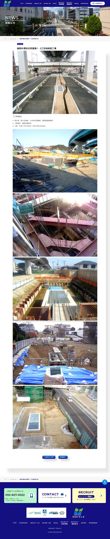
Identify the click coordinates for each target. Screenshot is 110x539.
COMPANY (23, 523)
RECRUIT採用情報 (64, 523)
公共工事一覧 (13, 38)
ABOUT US (35, 523)
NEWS (83, 523)
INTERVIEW (93, 523)
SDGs (56, 523)
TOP (5, 38)
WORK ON (46, 523)
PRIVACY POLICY (55, 528)
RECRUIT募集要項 (75, 523)
